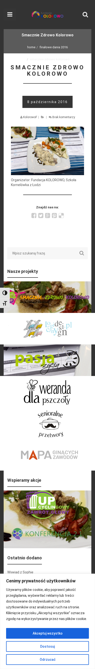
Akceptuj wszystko (48, 633)
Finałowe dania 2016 (54, 47)
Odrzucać (48, 659)
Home (31, 47)
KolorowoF (30, 117)
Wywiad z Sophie (20, 572)
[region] (47, 621)
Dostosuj (47, 646)
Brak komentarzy (63, 117)
